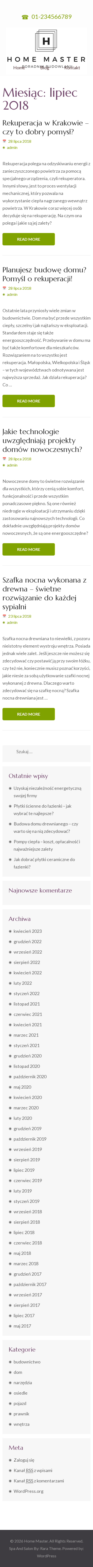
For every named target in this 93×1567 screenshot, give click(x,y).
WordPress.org (28, 1491)
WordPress (46, 1555)
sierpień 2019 (27, 1159)
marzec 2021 (26, 1035)
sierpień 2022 (27, 962)
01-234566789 (51, 16)
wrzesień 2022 (28, 952)
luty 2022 (23, 983)
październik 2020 (30, 1076)
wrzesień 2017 (28, 1294)
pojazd (20, 1403)
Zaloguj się (24, 1460)
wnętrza (22, 1424)
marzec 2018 (26, 1263)
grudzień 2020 (27, 1055)
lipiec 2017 (24, 1315)
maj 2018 (22, 1253)
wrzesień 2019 (28, 1149)
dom (18, 1372)
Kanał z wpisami (33, 1470)
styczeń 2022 (26, 993)
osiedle (21, 1393)
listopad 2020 (27, 1066)
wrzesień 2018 (28, 1211)
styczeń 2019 (26, 1201)
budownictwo (27, 1361)
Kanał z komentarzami (39, 1480)
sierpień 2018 (27, 1222)
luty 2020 (23, 1118)
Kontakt (72, 67)
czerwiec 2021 (28, 1014)
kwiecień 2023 (28, 931)
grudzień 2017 (27, 1274)
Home (19, 67)
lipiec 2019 (24, 1170)
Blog (44, 67)
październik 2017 (30, 1284)
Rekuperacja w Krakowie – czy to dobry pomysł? (45, 127)
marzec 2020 (26, 1107)
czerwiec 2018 (28, 1242)
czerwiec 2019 (28, 1180)
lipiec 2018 (24, 1232)
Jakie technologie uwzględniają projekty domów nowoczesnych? (42, 440)
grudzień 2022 (27, 941)
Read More (28, 239)
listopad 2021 (27, 1003)
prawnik (21, 1413)
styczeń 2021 (26, 1045)
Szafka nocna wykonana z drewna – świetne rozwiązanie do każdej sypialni (44, 593)
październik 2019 (30, 1139)
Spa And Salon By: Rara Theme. (35, 1548)
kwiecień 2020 (28, 1097)
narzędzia (23, 1382)
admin (12, 147)
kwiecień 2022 (28, 972)
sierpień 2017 (27, 1305)
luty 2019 (23, 1190)
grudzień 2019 (27, 1128)
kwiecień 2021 (28, 1024)
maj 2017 (22, 1326)
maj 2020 (22, 1087)
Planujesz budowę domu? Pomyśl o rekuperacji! (44, 274)
